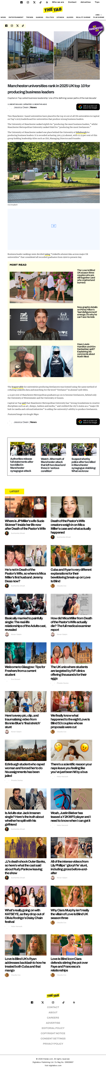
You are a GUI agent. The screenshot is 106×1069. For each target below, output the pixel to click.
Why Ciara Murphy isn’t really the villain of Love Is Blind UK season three (70, 914)
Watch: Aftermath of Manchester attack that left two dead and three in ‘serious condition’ (53, 464)
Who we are (58, 2)
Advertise (86, 2)
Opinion (60, 17)
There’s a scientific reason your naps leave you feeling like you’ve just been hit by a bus (71, 768)
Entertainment (16, 17)
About (53, 1012)
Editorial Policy (53, 1028)
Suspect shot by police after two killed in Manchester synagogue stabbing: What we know (83, 464)
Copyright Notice (53, 1033)
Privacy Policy (53, 1044)
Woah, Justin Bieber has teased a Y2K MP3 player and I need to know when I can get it (71, 816)
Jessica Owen (21, 107)
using (47, 254)
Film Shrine (98, 17)
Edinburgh (81, 132)
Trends (29, 17)
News (3, 17)
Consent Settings (53, 1038)
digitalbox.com (55, 1065)
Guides (70, 17)
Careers (53, 1017)
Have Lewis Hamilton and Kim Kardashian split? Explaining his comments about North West (86, 350)
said (24, 403)
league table (17, 387)
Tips (97, 2)
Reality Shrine (83, 17)
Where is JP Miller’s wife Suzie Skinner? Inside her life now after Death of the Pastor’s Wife (25, 524)
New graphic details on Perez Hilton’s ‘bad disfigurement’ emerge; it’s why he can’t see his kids (87, 312)
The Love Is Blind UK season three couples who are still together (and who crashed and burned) (86, 276)
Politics (50, 17)
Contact (72, 2)
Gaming (39, 17)
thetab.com (48, 1059)
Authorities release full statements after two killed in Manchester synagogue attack (21, 464)
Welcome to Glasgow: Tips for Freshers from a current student (25, 670)
